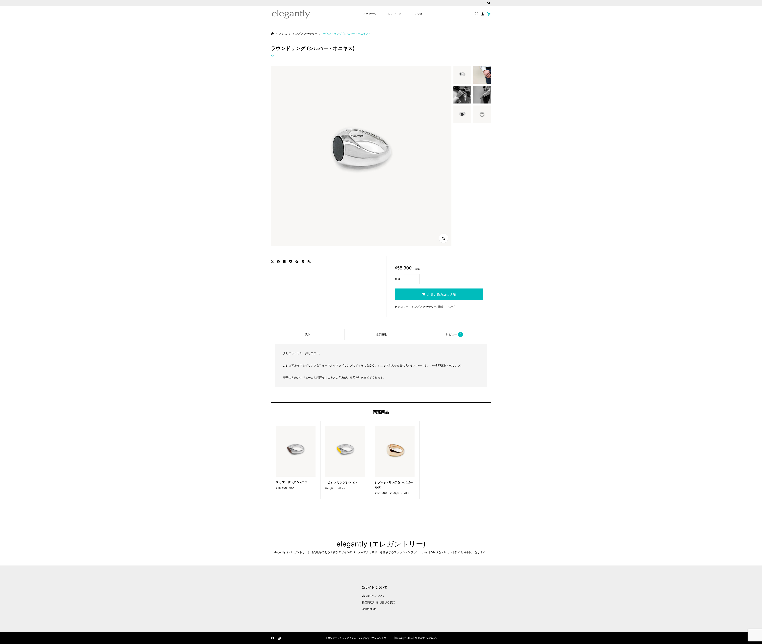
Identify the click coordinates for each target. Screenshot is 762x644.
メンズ (418, 13)
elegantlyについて (373, 595)
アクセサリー (371, 13)
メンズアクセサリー (423, 306)
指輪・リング (446, 306)
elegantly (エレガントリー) (381, 544)
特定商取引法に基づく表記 (378, 602)
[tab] (307, 334)
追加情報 (381, 334)
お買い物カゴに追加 (441, 294)
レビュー (453, 334)
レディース (395, 13)
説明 (308, 334)
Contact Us (369, 608)
